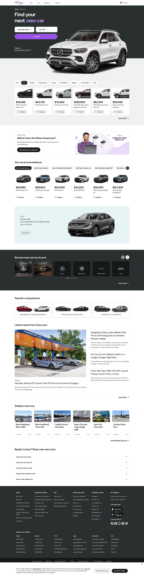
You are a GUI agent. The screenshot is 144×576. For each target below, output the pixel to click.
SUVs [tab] (24, 83)
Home (16, 9)
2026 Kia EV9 (59, 190)
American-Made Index (41, 512)
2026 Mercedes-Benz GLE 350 (100, 106)
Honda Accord (39, 546)
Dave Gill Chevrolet (98, 425)
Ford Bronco (58, 542)
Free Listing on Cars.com (61, 503)
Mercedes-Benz (23, 274)
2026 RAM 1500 (79, 190)
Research (47, 3)
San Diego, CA (96, 519)
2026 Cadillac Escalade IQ (117, 191)
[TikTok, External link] (112, 523)
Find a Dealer (20, 509)
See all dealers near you (119, 440)
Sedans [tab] (32, 83)
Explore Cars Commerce (118, 496)
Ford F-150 (57, 546)
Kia (112, 536)
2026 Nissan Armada (42, 190)
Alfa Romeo (81, 274)
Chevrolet (95, 536)
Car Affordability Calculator (81, 500)
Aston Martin (101, 274)
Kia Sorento (114, 542)
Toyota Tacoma (20, 546)
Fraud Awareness (98, 561)
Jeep (74, 536)
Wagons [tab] (74, 83)
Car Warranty (77, 506)
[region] (72, 569)
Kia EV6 (113, 552)
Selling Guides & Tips (60, 506)
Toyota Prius (19, 542)
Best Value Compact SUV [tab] (124, 168)
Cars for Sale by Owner (23, 506)
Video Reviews (39, 516)
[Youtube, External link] (119, 523)
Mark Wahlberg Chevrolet (42, 425)
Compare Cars (39, 503)
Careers (72, 561)
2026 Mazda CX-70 (41, 105)
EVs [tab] (17, 83)
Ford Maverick (58, 539)
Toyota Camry (20, 549)
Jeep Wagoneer (78, 546)
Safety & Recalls (39, 509)
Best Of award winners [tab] (23, 168)
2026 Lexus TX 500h (61, 105)
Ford (55, 536)
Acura (62, 274)
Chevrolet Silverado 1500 (99, 542)
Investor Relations (59, 561)
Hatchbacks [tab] (64, 83)
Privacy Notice (37, 569)
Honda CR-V (39, 539)
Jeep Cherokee (78, 552)
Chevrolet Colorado (98, 552)
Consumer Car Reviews (42, 496)
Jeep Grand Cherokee (80, 542)
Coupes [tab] (53, 83)
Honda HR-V (39, 552)
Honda (37, 536)
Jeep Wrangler (77, 539)
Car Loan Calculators (79, 496)
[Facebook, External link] (115, 523)
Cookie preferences (102, 571)
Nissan (43, 274)
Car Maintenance (78, 512)
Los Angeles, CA (96, 503)
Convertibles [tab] (85, 83)
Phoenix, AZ (95, 506)
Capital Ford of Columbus (61, 425)
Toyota (18, 536)
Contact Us (48, 561)
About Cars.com (37, 561)
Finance (57, 3)
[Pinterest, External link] (126, 523)
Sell (38, 3)
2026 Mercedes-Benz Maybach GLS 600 (81, 106)
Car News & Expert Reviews (43, 500)
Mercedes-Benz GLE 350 (22, 50)
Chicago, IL (95, 496)
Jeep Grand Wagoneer (80, 549)
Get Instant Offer (59, 500)
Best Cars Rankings (41, 506)
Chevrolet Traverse (98, 546)
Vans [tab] (94, 83)
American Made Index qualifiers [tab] (62, 168)
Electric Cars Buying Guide (24, 518)
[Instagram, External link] (122, 523)
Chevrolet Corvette (98, 539)
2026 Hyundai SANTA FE (100, 191)
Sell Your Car (58, 496)
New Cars (19, 500)
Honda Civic (38, 542)
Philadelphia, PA (96, 512)
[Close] (142, 564)
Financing (19, 521)
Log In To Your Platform (118, 500)
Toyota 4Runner (21, 552)
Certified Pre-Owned (22, 503)
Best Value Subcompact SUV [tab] (103, 168)
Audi (120, 274)
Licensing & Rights (82, 561)
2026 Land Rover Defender (118, 106)
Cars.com (87, 569)
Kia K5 (113, 549)
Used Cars (19, 496)
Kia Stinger (114, 546)
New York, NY (96, 516)
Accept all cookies (120, 571)
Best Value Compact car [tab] (83, 168)
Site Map (75, 516)
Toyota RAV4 (19, 539)
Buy (31, 3)
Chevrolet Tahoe (97, 549)
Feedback (109, 561)
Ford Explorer (58, 552)
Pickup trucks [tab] (43, 83)
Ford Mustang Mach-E (61, 549)
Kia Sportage (115, 539)
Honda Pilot (38, 549)
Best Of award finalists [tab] (41, 168)
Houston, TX (95, 500)
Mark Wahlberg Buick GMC (22, 425)
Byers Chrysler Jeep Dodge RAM (80, 427)
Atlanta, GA (95, 509)
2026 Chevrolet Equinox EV (21, 106)
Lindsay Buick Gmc (119, 425)
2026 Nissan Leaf (22, 190)
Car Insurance (77, 509)
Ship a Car (76, 503)
